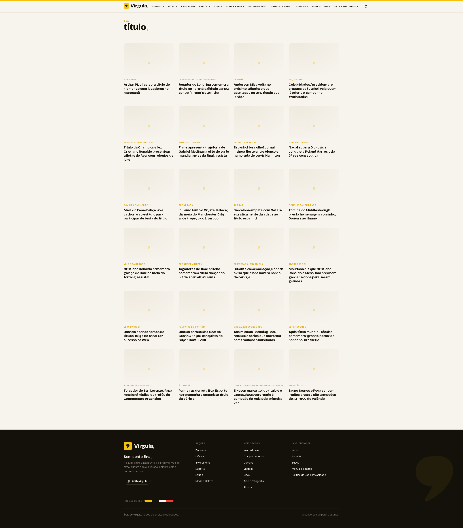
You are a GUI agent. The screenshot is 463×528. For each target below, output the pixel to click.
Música (172, 6)
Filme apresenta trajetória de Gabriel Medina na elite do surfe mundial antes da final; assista (204, 151)
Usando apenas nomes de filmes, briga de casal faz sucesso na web (144, 336)
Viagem (316, 6)
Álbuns (248, 487)
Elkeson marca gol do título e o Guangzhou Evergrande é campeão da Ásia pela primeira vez (258, 397)
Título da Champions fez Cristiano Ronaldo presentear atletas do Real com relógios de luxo (148, 153)
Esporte (205, 6)
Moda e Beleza (235, 6)
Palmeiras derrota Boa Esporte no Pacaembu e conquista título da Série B (203, 395)
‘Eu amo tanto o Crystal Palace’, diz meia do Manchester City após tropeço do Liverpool (203, 214)
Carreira (302, 6)
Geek (327, 6)
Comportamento (281, 6)
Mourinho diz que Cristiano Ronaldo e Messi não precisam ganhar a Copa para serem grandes (312, 275)
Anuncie (296, 456)
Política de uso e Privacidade (309, 475)
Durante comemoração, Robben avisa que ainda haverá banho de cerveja (258, 273)
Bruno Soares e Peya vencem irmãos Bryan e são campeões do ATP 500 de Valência (312, 395)
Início (295, 450)
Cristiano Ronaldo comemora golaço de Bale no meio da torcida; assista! (147, 273)
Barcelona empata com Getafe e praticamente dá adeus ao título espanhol (258, 214)
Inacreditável (257, 6)
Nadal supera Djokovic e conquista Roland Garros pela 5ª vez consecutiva (312, 151)
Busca (295, 462)
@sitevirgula (139, 481)
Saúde (218, 6)
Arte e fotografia (346, 6)
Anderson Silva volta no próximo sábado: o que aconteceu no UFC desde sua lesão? (256, 91)
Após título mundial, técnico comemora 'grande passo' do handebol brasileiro (311, 336)
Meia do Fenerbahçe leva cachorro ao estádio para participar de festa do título (145, 214)
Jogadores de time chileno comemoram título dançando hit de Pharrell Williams (202, 273)
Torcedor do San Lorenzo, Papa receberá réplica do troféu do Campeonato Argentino (148, 395)
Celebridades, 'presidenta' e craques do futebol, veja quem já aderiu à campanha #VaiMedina (312, 91)
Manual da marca (302, 468)
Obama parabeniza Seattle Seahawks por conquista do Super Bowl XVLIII (201, 336)
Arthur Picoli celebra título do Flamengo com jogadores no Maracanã (147, 89)
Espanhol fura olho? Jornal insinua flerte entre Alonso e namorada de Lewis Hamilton (257, 151)
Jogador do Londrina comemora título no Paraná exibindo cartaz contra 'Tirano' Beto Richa (204, 89)
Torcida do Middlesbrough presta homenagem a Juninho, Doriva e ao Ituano (312, 214)
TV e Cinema (188, 6)
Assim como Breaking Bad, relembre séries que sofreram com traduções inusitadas (257, 336)
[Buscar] (366, 6)
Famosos (158, 6)
